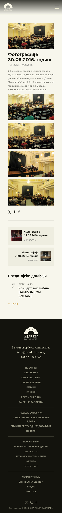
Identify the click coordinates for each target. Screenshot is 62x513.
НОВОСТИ (13, 65)
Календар (13, 303)
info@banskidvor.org (31, 352)
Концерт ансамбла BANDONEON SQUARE (34, 292)
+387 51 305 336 (31, 357)
